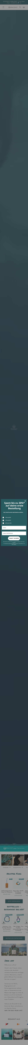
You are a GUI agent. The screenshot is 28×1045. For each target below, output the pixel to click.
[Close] (25, 501)
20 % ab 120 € (8, 523)
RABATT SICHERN (14, 538)
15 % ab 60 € (8, 520)
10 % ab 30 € (8, 517)
